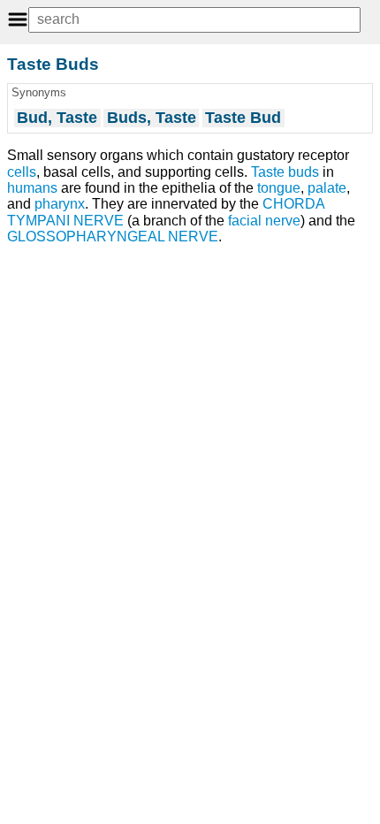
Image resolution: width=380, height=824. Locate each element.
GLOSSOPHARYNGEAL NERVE (112, 236)
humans (32, 187)
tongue (278, 187)
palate (327, 187)
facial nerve (264, 220)
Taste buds (285, 171)
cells (21, 171)
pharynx (59, 203)
